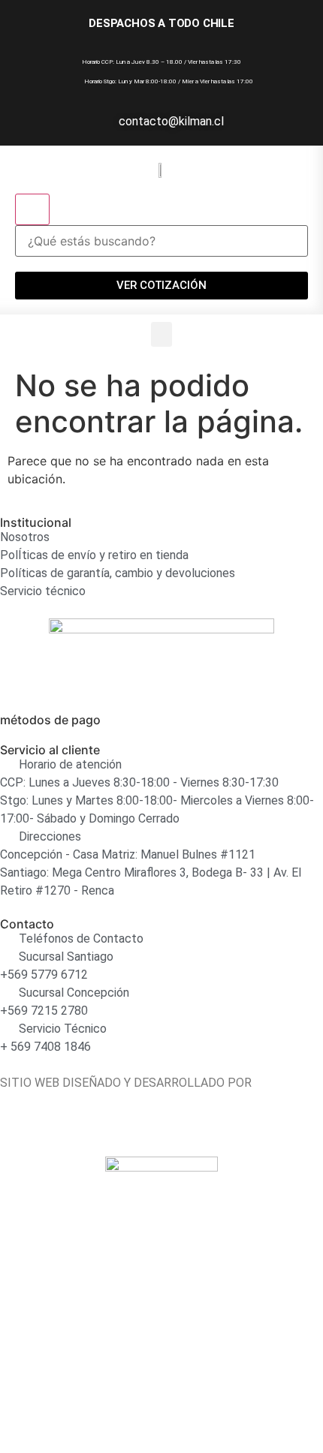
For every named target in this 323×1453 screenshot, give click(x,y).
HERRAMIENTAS (44, 1278)
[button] (161, 334)
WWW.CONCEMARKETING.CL (77, 1101)
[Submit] (32, 209)
